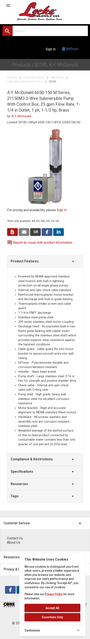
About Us (13, 542)
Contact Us (15, 538)
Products (12, 77)
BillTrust (71, 49)
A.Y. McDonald (21, 116)
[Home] (44, 11)
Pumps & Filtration (34, 77)
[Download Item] (12, 232)
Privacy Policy (54, 594)
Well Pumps (57, 77)
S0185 (52, 81)
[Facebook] (10, 590)
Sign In (51, 49)
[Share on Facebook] (47, 232)
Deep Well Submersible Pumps (25, 81)
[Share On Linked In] (58, 232)
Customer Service (43, 523)
